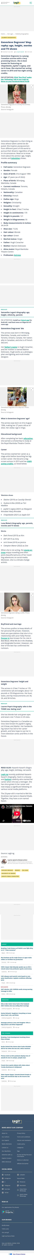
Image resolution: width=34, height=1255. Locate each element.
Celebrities (4, 971)
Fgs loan (25, 870)
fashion (8, 779)
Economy (4, 962)
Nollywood (4, 1051)
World (3, 1042)
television (15, 158)
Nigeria (3, 953)
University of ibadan (8, 873)
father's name (11, 347)
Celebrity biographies (22, 34)
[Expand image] (32, 86)
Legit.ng (4, 774)
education (28, 438)
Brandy (17, 870)
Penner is (5, 638)
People (3, 982)
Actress (17, 255)
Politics (3, 994)
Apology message (7, 870)
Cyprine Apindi (20, 51)
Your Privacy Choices (19, 1254)
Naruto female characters (10, 876)
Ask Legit (10, 34)
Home (3, 34)
